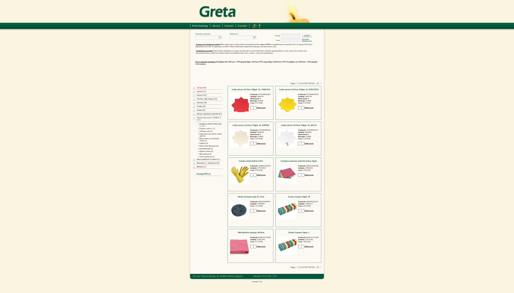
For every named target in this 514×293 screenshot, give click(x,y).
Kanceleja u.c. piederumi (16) (208, 163)
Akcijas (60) (201, 88)
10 (313, 83)
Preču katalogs (200, 25)
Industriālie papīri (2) (206, 149)
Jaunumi (229, 25)
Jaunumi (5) (201, 91)
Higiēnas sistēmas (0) (206, 151)
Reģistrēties (305, 39)
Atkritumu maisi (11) (206, 131)
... (315, 83)
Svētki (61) (201, 110)
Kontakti (242, 25)
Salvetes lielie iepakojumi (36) (208, 146)
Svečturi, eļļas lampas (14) (207, 99)
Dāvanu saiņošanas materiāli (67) (209, 114)
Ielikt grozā (261, 108)
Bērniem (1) (201, 167)
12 (318, 83)
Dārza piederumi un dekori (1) (208, 159)
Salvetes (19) (202, 103)
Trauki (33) (201, 106)
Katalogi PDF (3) (204, 174)
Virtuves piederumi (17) (207, 157)
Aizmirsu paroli (307, 41)
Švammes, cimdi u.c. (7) (207, 128)
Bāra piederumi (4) (205, 154)
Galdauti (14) (203, 143)
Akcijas (216, 25)
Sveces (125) (202, 95)
